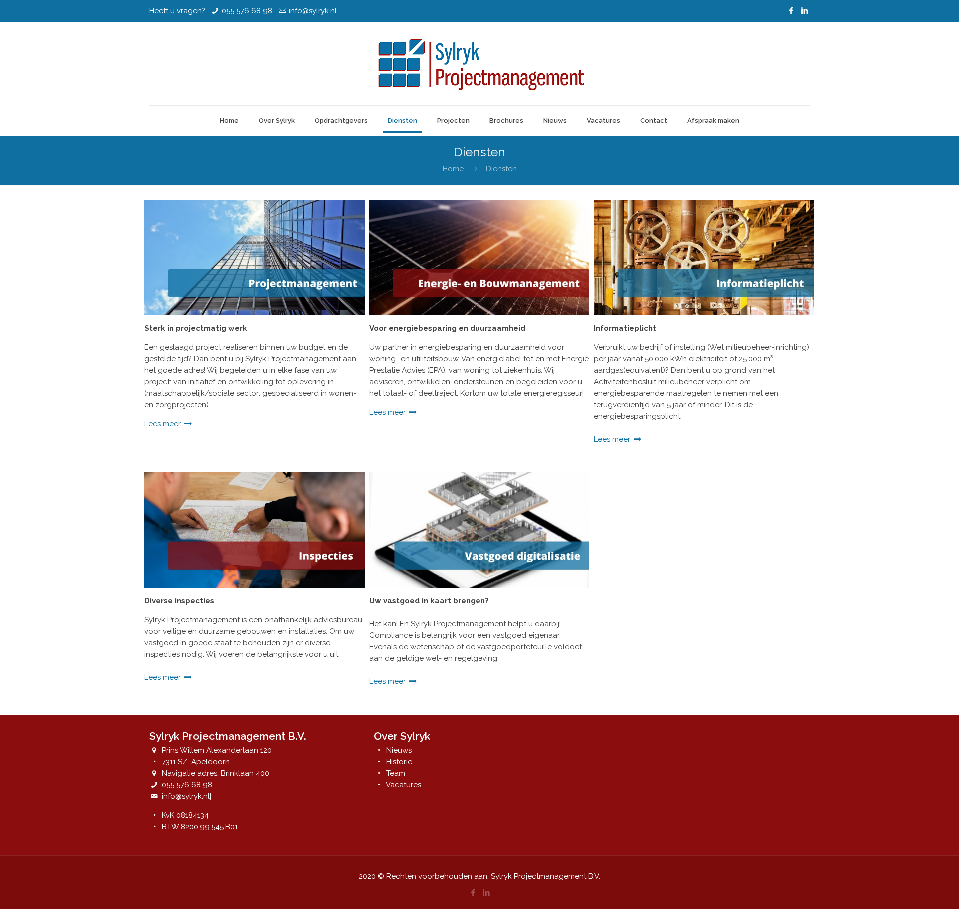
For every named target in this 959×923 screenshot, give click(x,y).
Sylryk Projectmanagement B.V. (545, 876)
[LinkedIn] (805, 10)
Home (453, 168)
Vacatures (403, 784)
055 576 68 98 (247, 10)
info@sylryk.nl (313, 10)
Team (395, 773)
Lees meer (163, 423)
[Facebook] (791, 10)
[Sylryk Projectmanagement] (479, 63)
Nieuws (399, 750)
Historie (399, 761)
